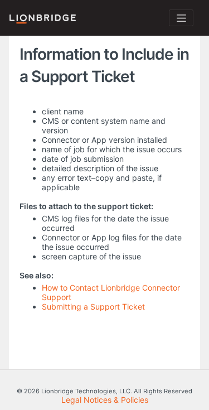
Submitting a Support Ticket (93, 306)
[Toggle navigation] (181, 17)
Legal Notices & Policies (104, 399)
